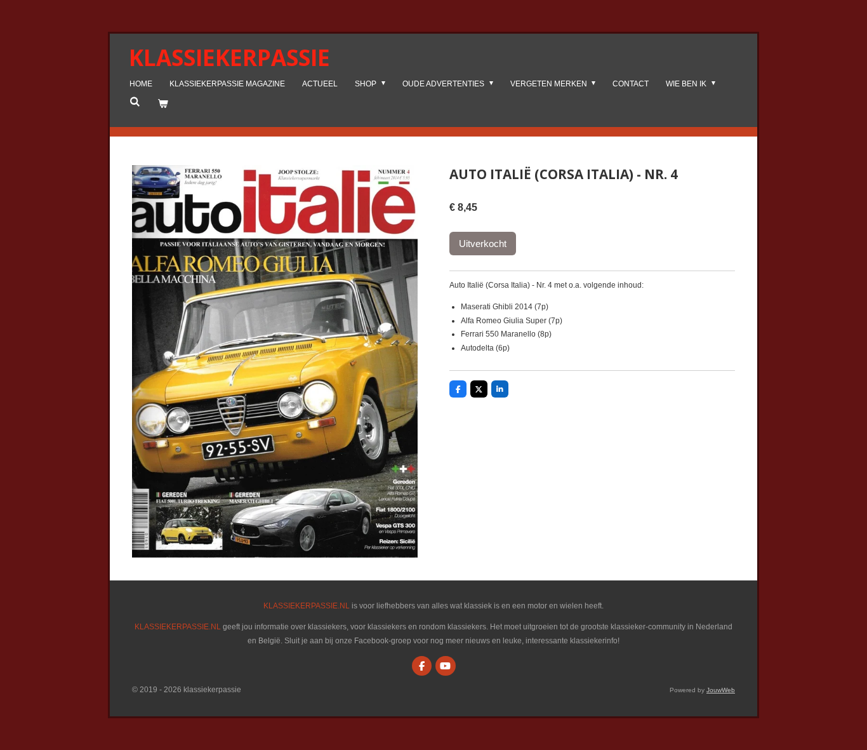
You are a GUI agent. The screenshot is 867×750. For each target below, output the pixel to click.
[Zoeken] (134, 101)
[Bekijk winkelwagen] (162, 104)
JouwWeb (720, 689)
